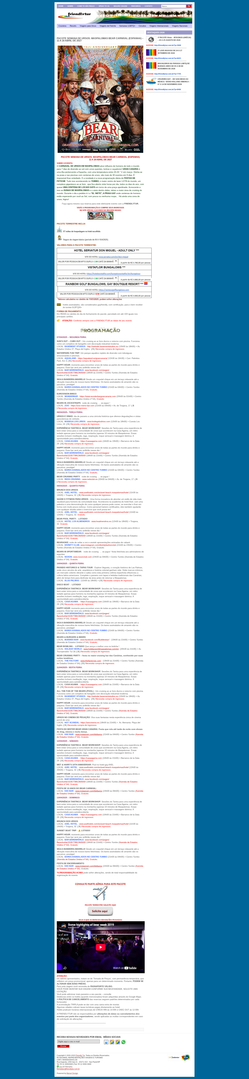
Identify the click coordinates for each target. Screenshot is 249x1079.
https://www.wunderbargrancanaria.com (98, 396)
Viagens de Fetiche (108, 26)
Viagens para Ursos (88, 26)
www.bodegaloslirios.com (98, 421)
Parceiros (135, 6)
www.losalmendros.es (101, 521)
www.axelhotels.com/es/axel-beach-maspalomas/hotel (104, 492)
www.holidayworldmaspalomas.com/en (101, 649)
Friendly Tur (80, 1055)
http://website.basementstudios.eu (102, 346)
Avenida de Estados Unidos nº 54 (72, 859)
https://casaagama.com (91, 441)
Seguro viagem (120, 6)
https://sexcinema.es (90, 722)
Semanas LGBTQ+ (127, 26)
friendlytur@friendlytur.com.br (68, 1069)
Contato (148, 6)
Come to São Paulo (86, 6)
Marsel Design (72, 1073)
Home (61, 6)
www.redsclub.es (90, 479)
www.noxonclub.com (82, 557)
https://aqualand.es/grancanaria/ (92, 358)
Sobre (70, 6)
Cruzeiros (62, 26)
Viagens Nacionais (180, 26)
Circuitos (142, 26)
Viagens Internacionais (159, 26)
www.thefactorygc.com (91, 661)
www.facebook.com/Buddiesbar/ (94, 640)
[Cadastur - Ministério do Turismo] (179, 1057)
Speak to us (104, 6)
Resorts (73, 26)
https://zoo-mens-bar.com (82, 405)
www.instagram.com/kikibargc (88, 734)
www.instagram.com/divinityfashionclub (98, 545)
